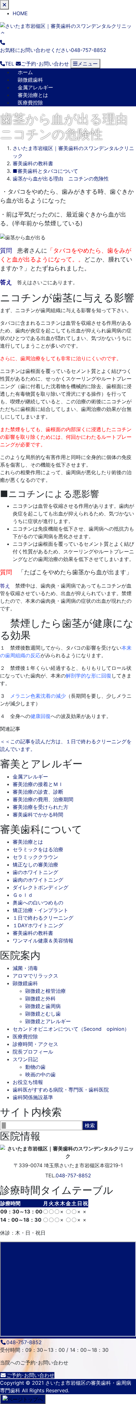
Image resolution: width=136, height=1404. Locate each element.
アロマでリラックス (35, 976)
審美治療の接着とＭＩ (38, 784)
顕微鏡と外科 (40, 998)
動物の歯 (35, 1067)
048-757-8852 (73, 1175)
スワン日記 (25, 1059)
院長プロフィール (33, 1051)
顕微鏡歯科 (30, 80)
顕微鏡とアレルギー (48, 1021)
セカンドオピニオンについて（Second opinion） (71, 1029)
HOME (20, 13)
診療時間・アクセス (35, 1044)
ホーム (25, 72)
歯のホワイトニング (35, 872)
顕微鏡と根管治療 (45, 991)
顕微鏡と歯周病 (43, 1006)
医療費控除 (30, 102)
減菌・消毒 (25, 968)
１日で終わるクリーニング (43, 918)
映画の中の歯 (40, 1074)
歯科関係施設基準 (33, 1097)
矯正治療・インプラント (40, 910)
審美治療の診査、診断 (38, 792)
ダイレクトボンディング (40, 887)
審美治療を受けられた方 (40, 807)
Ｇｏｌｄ (23, 895)
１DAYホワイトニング (38, 925)
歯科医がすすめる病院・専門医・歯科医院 (61, 1089)
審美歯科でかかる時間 (38, 814)
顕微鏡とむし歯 (43, 1014)
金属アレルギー (35, 87)
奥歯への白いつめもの (38, 902)
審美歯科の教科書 (33, 933)
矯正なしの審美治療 (35, 864)
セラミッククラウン (35, 857)
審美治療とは (33, 95)
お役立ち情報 (28, 1082)
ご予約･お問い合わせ (30, 1375)
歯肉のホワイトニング (38, 880)
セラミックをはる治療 (38, 849)
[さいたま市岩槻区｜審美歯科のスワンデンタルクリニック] (68, 27)
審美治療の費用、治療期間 (43, 799)
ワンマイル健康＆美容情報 (43, 940)
